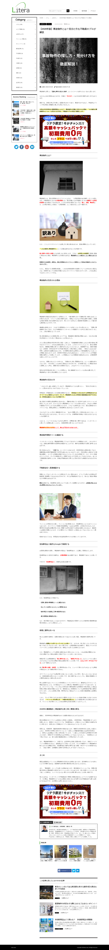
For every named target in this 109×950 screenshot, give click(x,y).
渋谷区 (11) (19, 77)
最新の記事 (58, 822)
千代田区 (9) (19, 53)
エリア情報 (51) (20, 29)
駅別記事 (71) (20, 48)
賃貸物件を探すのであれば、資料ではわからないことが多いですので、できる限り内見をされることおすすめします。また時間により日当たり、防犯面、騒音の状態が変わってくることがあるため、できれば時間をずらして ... (76, 908)
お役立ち (54, 18)
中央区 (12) (19, 58)
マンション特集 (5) (21, 39)
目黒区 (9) (19, 68)
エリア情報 (57, 898)
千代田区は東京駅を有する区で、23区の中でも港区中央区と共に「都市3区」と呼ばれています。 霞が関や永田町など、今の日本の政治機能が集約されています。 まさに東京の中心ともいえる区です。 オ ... (76, 893)
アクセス (93, 11)
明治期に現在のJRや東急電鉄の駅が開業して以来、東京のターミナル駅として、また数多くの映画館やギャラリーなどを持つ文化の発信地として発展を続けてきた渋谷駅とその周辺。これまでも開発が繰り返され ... (76, 924)
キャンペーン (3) (20, 43)
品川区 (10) (19, 82)
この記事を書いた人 (47, 822)
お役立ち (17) (20, 34)
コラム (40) (19, 24)
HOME (75, 11)
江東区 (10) (19, 63)
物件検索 (84, 11)
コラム (47, 18)
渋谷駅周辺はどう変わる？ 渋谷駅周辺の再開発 (73, 920)
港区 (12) (18, 73)
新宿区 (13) (19, 87)
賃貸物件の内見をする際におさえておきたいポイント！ (76, 903)
